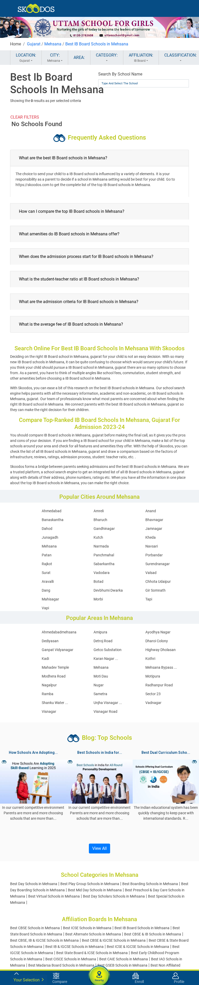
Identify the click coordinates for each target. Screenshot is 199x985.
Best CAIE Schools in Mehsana (123, 959)
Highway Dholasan (160, 650)
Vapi (45, 608)
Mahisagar (50, 599)
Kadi (45, 658)
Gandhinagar (104, 528)
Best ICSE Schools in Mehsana (87, 928)
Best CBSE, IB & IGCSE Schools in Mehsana (44, 940)
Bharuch (100, 520)
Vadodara (102, 573)
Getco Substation (108, 650)
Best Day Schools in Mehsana (33, 884)
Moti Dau (101, 676)
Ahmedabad (51, 511)
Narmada (101, 546)
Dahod (47, 528)
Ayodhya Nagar (157, 632)
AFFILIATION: (141, 58)
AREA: (79, 57)
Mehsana (52, 44)
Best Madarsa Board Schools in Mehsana (61, 965)
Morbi (98, 599)
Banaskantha (52, 520)
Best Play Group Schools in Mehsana (89, 884)
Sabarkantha (104, 564)
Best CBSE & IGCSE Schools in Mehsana (114, 940)
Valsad (151, 573)
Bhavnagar (154, 520)
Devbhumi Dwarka (108, 590)
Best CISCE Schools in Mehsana (70, 959)
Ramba (47, 694)
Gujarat (33, 44)
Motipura (152, 676)
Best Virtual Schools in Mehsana (54, 896)
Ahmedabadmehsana (59, 632)
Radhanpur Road (159, 685)
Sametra (100, 694)
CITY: (53, 58)
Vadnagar (153, 703)
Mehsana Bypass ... (161, 667)
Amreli (99, 511)
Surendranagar (157, 564)
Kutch (98, 537)
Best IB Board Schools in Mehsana (96, 44)
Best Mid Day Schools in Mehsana (95, 890)
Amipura (100, 632)
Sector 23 (153, 694)
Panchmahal (104, 555)
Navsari (151, 546)
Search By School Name (120, 74)
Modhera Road (54, 676)
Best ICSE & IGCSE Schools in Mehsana (138, 947)
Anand (150, 511)
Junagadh (50, 537)
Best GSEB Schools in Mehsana (122, 965)
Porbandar (154, 555)
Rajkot (47, 564)
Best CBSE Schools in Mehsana (35, 928)
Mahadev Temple (55, 667)
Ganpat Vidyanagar (57, 650)
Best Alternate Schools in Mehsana (93, 934)
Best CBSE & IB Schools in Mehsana (152, 934)
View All (99, 848)
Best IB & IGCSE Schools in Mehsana (74, 947)
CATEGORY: (107, 55)
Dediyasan (50, 641)
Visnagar (49, 711)
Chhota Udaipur (158, 581)
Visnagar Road (105, 711)
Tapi (148, 599)
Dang (46, 590)
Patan (47, 555)
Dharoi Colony (156, 641)
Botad (98, 581)
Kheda (150, 537)
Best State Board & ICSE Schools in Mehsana (92, 953)
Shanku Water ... (55, 703)
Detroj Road (103, 641)
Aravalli (48, 581)
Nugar (99, 685)
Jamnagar (153, 528)
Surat (46, 573)
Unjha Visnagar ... (108, 703)
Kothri (150, 658)
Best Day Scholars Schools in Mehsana (114, 896)
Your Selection (27, 979)
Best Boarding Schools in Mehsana (150, 884)
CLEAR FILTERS (24, 117)
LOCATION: (26, 58)
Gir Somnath (155, 590)
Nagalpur (49, 685)
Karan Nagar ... (106, 658)
